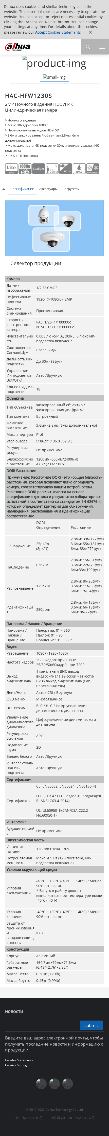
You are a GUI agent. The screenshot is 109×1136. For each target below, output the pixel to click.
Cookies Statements (64, 32)
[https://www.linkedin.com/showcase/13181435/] (54, 1083)
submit (91, 1025)
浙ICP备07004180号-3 (30, 1118)
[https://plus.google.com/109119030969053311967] (67, 1083)
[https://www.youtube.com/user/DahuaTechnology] (41, 1083)
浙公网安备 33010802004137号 (73, 1118)
